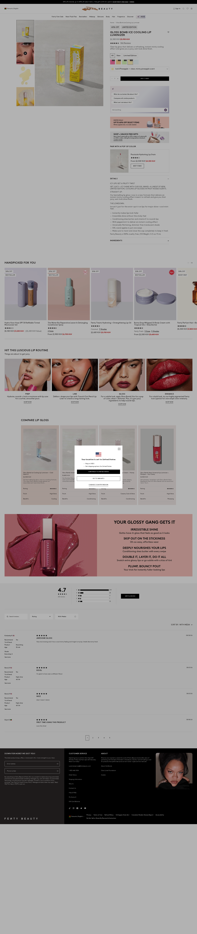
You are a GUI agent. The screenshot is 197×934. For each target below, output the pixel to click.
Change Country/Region (98, 484)
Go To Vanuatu (98, 478)
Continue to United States (98, 471)
